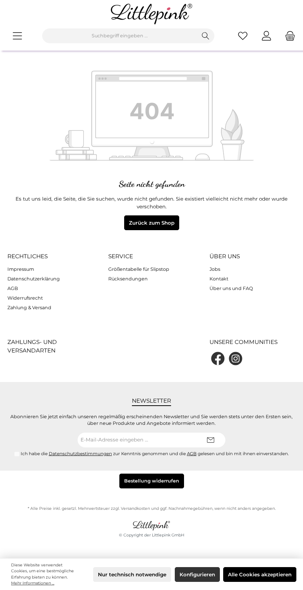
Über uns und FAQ (231, 288)
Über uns (225, 256)
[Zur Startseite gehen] (151, 14)
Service (120, 256)
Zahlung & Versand (29, 307)
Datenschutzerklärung (33, 279)
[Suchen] (205, 35)
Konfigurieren (197, 574)
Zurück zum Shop (151, 223)
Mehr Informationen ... (32, 583)
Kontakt (219, 279)
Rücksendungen (128, 279)
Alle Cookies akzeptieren (260, 574)
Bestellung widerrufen (151, 481)
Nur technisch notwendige (132, 574)
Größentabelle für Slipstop (138, 269)
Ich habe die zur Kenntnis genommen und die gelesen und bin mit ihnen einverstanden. (155, 453)
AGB (12, 288)
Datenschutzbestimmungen (80, 453)
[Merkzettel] (243, 35)
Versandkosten (135, 508)
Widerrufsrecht (25, 298)
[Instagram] (235, 358)
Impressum (20, 269)
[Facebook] (218, 358)
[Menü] (17, 35)
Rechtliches (27, 256)
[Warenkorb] (288, 35)
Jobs (215, 269)
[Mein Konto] (266, 35)
